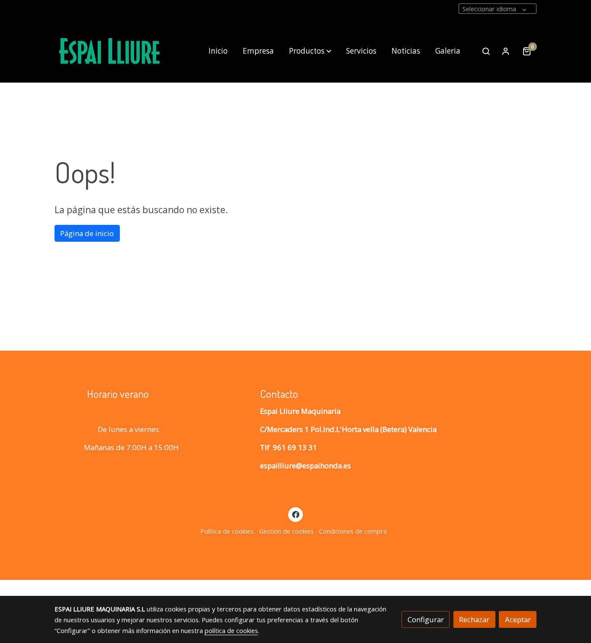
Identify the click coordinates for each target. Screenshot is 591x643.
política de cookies (231, 630)
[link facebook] (295, 514)
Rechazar (474, 619)
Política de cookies (227, 531)
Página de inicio (87, 233)
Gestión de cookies (286, 531)
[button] (310, 51)
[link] (110, 51)
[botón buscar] (486, 51)
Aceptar (518, 619)
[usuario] (506, 51)
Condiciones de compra (353, 531)
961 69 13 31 (295, 447)
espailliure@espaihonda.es (305, 465)
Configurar (426, 619)
